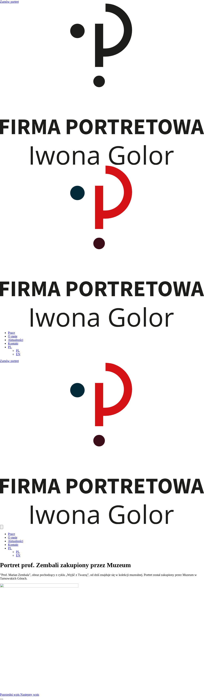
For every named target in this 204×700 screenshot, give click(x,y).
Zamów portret (9, 1)
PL (10, 347)
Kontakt (13, 343)
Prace (11, 332)
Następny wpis (29, 694)
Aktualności (15, 340)
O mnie (12, 336)
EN (18, 354)
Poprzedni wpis (10, 694)
